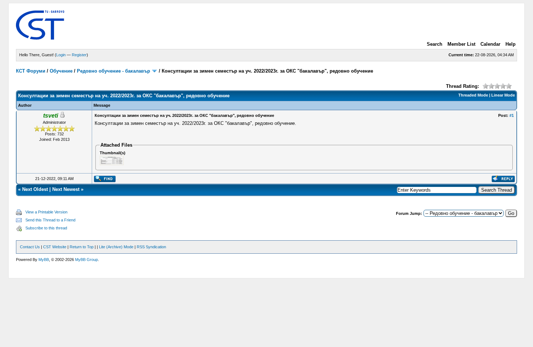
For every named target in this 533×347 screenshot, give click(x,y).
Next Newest (65, 189)
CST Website (54, 247)
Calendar (490, 44)
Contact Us (30, 247)
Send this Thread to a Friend (50, 220)
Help (510, 44)
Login (61, 55)
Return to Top (82, 247)
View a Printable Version (46, 212)
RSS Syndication (151, 247)
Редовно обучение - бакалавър (113, 71)
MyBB (43, 259)
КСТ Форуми (30, 71)
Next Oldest (35, 189)
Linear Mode (503, 95)
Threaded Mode (473, 95)
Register (79, 55)
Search (434, 44)
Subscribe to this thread (46, 228)
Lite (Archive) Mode (116, 247)
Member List (461, 44)
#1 (511, 115)
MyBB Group (86, 259)
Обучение (61, 71)
